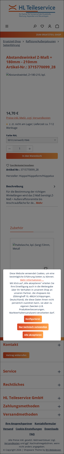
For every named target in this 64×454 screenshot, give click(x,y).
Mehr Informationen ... (32, 279)
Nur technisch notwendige (33, 326)
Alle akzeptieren (33, 334)
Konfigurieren (32, 318)
